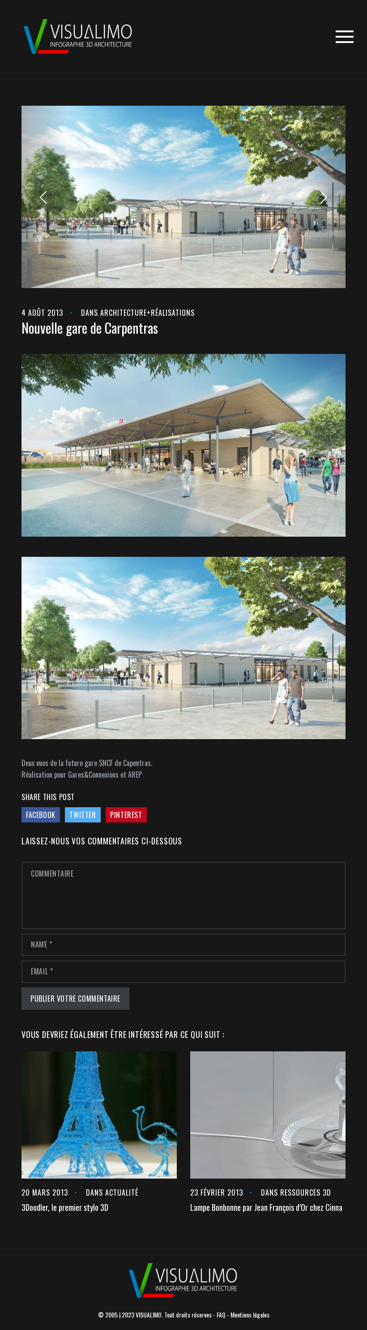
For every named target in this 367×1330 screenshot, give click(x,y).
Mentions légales (249, 1314)
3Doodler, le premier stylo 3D (64, 1207)
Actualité (121, 1192)
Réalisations (173, 312)
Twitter (82, 814)
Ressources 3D (305, 1192)
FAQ (221, 1314)
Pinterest (126, 814)
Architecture (123, 312)
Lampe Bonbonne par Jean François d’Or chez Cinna (266, 1207)
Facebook (40, 814)
